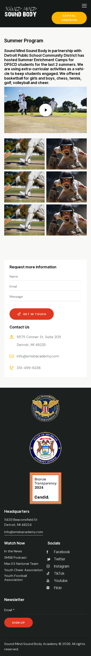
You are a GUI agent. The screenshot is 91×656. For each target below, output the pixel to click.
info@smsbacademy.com (38, 356)
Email (9, 610)
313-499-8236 (29, 367)
